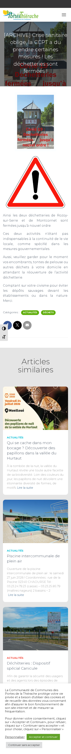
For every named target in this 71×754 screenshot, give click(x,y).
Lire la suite (25, 487)
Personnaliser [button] (15, 737)
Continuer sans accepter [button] (24, 745)
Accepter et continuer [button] (43, 736)
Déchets (48, 312)
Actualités (30, 312)
